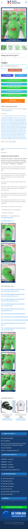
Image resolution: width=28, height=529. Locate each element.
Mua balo (12, 128)
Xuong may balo (4, 135)
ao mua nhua (9, 120)
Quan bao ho (3, 133)
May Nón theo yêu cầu (16, 53)
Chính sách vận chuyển (8, 486)
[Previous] (3, 25)
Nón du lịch (18, 115)
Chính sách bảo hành (7, 481)
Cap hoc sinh (7, 124)
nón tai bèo (19, 130)
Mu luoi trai (8, 128)
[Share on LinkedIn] (14, 142)
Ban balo (19, 123)
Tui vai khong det (14, 133)
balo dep (24, 122)
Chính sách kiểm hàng (8, 494)
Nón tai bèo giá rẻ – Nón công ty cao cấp (7, 415)
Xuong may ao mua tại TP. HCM (10, 134)
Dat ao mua (24, 124)
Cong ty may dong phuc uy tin (16, 124)
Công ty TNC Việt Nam (19, 523)
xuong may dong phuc (12, 135)
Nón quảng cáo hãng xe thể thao (20, 415)
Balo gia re (3, 123)
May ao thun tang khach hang (14, 127)
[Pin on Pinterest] (12, 142)
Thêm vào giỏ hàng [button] (7, 419)
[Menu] (2, 2)
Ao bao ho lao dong (17, 117)
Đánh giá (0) (4, 152)
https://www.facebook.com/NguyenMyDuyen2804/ (13, 313)
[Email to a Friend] (9, 142)
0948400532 (10, 117)
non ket (4, 130)
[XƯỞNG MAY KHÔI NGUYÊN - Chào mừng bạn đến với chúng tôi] (14, 2)
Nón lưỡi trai (23, 115)
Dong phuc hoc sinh (14, 126)
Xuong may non (4, 137)
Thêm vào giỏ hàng (15, 70)
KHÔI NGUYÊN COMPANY (7, 438)
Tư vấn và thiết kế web (9, 523)
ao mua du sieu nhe (16, 119)
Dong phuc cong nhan (5, 126)
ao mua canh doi (9, 119)
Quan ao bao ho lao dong (20, 131)
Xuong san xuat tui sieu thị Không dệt (19, 138)
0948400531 (5, 117)
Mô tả (2, 149)
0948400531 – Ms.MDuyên (7, 467)
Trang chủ (3, 53)
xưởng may (20, 133)
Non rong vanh (14, 130)
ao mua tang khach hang (17, 120)
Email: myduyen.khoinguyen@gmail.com (10, 469)
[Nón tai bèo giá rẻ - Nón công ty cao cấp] (7, 406)
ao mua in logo (4, 120)
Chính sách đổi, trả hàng (8, 483)
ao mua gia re (23, 119)
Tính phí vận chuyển (7, 110)
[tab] (14, 149)
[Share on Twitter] (7, 142)
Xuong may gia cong (21, 135)
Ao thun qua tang (12, 122)
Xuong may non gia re (12, 137)
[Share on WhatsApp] (2, 142)
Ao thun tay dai (19, 122)
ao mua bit (23, 117)
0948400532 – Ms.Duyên (7, 459)
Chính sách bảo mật (7, 489)
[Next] (25, 25)
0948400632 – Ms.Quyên (7, 464)
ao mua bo (3, 119)
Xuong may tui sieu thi (20, 137)
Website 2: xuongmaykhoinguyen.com (10, 450)
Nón (8, 53)
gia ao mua (20, 126)
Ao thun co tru (6, 122)
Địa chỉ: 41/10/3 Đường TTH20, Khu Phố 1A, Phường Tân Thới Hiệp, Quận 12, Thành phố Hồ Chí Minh (13, 444)
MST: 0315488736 (5, 441)
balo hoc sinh (8, 123)
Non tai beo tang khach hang (9, 131)
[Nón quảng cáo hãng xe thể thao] (21, 406)
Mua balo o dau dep (18, 128)
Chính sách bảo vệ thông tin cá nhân (11, 491)
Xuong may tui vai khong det (6, 138)
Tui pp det (8, 133)
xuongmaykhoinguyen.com (7, 217)
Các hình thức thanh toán (8, 478)
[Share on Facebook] (5, 142)
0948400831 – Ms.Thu (6, 462)
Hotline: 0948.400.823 (6, 448)
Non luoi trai (8, 130)
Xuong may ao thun (20, 134)
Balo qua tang (14, 123)
